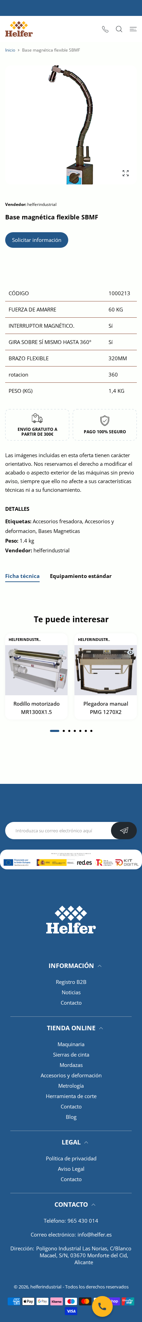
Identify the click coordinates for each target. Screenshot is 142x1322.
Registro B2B (71, 981)
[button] (54, 731)
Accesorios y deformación (71, 1075)
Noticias (71, 992)
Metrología (71, 1085)
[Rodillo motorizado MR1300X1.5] (36, 670)
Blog (71, 1116)
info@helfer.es (95, 1234)
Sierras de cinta (71, 1054)
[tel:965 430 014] (105, 29)
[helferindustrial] (19, 29)
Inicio (10, 50)
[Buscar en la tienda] (119, 29)
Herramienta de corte (71, 1096)
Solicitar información (36, 239)
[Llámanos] (102, 1306)
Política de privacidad (71, 1158)
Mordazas (71, 1064)
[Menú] (133, 29)
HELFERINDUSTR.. (25, 639)
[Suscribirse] (124, 830)
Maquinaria (71, 1044)
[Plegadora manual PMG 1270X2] (105, 670)
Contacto (71, 1002)
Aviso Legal (71, 1168)
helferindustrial (45, 1287)
